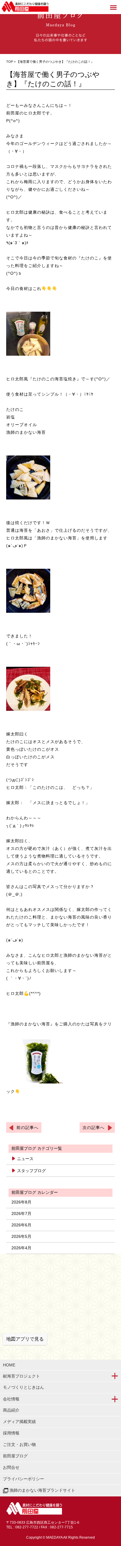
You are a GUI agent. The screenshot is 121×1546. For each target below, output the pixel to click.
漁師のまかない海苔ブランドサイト (41, 1490)
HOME (9, 1365)
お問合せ (11, 1467)
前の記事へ (27, 1127)
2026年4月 (21, 1247)
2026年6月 (21, 1225)
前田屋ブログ (15, 1456)
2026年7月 (21, 1213)
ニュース (25, 1158)
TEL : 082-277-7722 (22, 1527)
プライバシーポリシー (23, 1478)
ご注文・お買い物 (19, 1444)
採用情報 (11, 1433)
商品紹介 (11, 1410)
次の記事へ (94, 1127)
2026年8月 (21, 1202)
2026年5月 (21, 1236)
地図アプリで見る (25, 1338)
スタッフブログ (31, 1170)
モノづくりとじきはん (23, 1387)
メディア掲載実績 (19, 1421)
